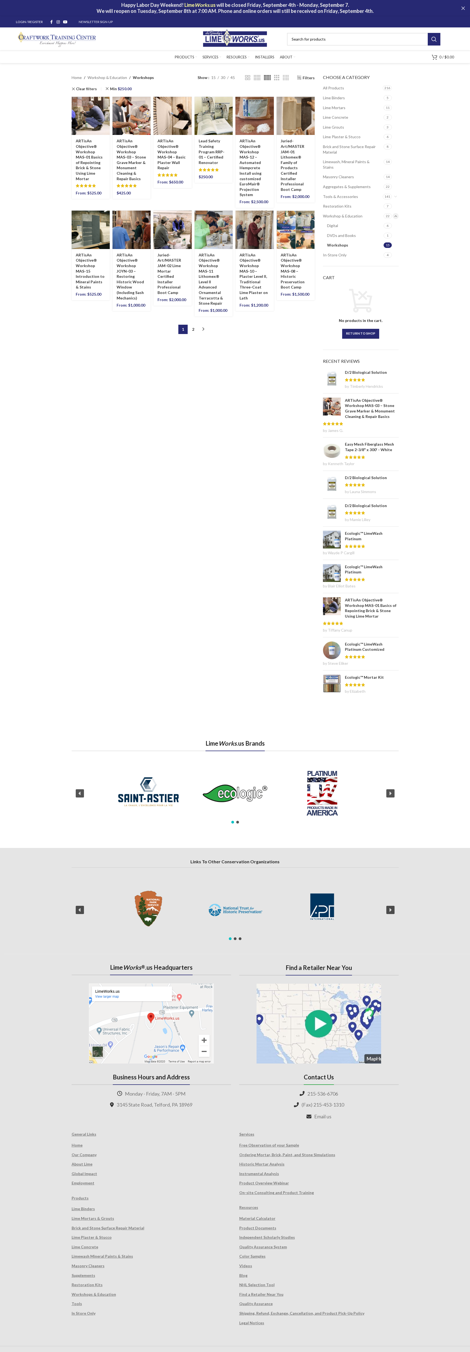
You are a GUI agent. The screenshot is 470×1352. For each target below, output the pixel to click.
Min (121, 89)
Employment (83, 1183)
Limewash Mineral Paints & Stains (102, 1256)
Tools (77, 1303)
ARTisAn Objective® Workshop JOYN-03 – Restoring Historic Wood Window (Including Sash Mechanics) (130, 276)
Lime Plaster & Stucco (342, 136)
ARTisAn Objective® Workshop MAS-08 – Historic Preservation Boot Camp (293, 271)
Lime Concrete (335, 117)
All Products (333, 88)
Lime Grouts (333, 127)
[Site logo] (235, 38)
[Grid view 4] (286, 77)
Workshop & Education (107, 77)
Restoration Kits (337, 206)
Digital (332, 225)
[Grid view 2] (247, 77)
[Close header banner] (463, 8)
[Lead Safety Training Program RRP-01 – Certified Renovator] (214, 116)
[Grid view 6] (267, 77)
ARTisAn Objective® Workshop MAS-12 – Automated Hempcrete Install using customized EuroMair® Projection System (250, 167)
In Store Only (83, 1313)
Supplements (83, 1275)
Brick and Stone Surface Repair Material (349, 149)
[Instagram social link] (58, 22)
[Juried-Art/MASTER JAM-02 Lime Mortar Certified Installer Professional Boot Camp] (172, 230)
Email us (322, 1116)
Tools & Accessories (340, 196)
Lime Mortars (334, 107)
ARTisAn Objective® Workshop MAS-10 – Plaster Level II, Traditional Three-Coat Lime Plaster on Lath (254, 276)
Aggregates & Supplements (347, 186)
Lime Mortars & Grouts (93, 1218)
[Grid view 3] (276, 77)
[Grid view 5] (257, 77)
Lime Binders (334, 97)
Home (77, 77)
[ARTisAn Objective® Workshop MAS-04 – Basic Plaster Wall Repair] (172, 116)
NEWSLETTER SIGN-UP (96, 22)
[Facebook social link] (51, 22)
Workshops (337, 245)
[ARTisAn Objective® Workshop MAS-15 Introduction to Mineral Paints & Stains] (91, 230)
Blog (243, 1275)
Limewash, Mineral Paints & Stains (346, 164)
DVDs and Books (341, 235)
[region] (235, 793)
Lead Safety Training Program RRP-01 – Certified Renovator (211, 151)
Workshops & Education (94, 1294)
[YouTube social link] (65, 22)
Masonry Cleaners (338, 176)
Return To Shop (360, 333)
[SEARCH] (434, 39)
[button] (80, 793)
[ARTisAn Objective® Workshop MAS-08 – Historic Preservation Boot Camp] (296, 230)
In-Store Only (335, 255)
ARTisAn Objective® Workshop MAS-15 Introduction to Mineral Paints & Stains (90, 271)
